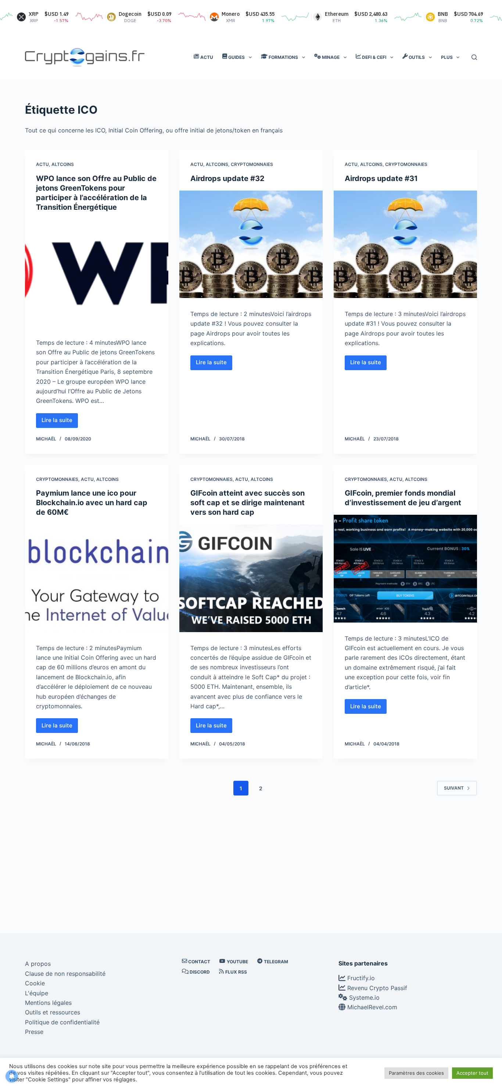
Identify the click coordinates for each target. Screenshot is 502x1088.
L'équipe (36, 993)
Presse (34, 1031)
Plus (447, 57)
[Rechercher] (474, 57)
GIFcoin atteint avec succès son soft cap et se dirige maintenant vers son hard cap (247, 503)
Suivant (454, 788)
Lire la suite (60, 422)
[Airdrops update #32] (251, 244)
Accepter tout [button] (472, 1073)
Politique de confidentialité (62, 1022)
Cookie (35, 983)
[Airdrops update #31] (405, 244)
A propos (38, 963)
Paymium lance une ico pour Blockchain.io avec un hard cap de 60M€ (91, 503)
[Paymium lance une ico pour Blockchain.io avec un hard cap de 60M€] (96, 578)
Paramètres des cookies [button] (416, 1073)
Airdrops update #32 (227, 178)
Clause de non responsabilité (65, 973)
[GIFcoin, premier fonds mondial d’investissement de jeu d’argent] (405, 568)
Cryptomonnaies (252, 164)
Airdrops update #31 (381, 178)
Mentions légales (48, 1002)
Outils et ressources (52, 1012)
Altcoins (62, 164)
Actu (42, 164)
